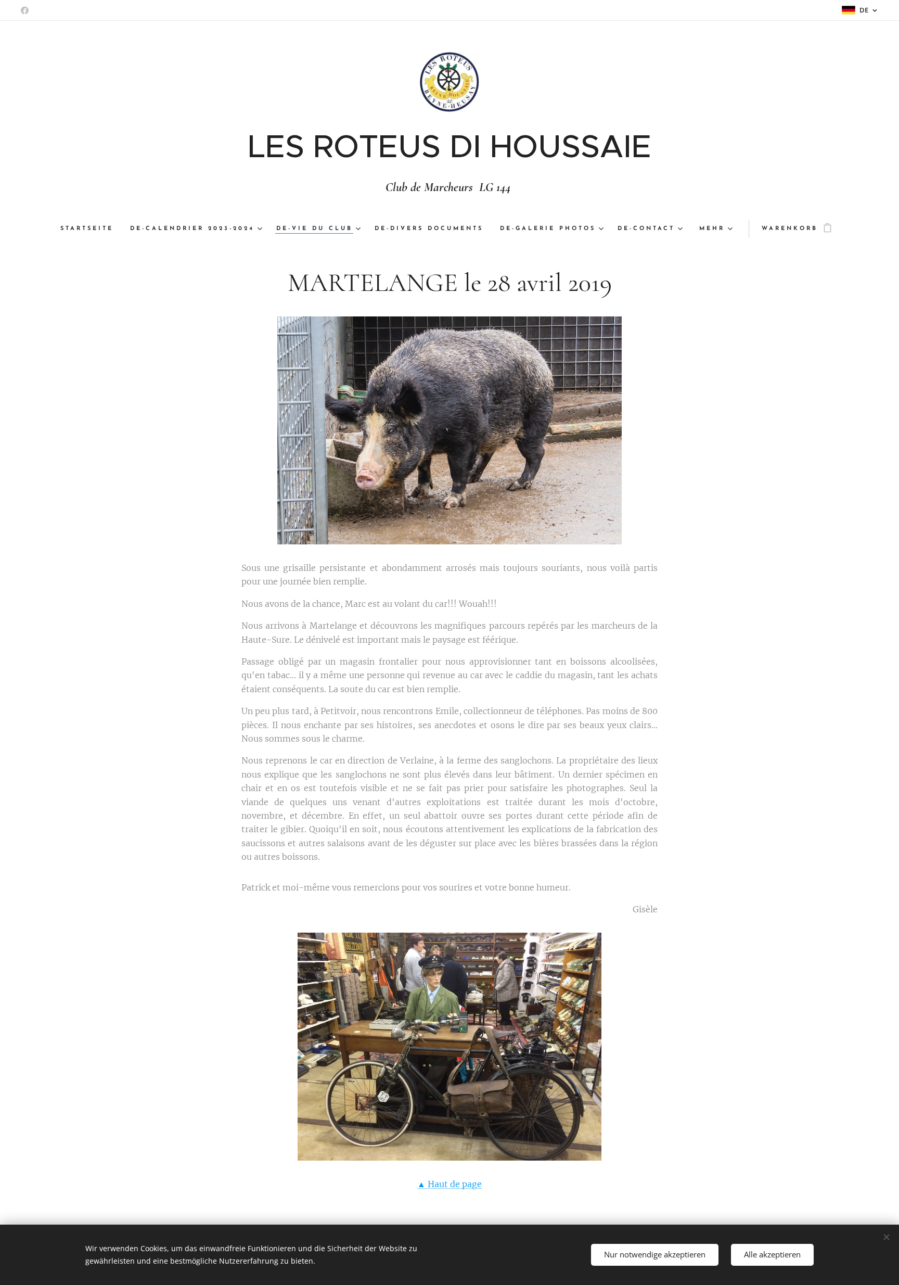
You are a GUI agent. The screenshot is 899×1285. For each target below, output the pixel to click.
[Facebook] (24, 10)
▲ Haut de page (449, 1184)
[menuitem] (91, 229)
